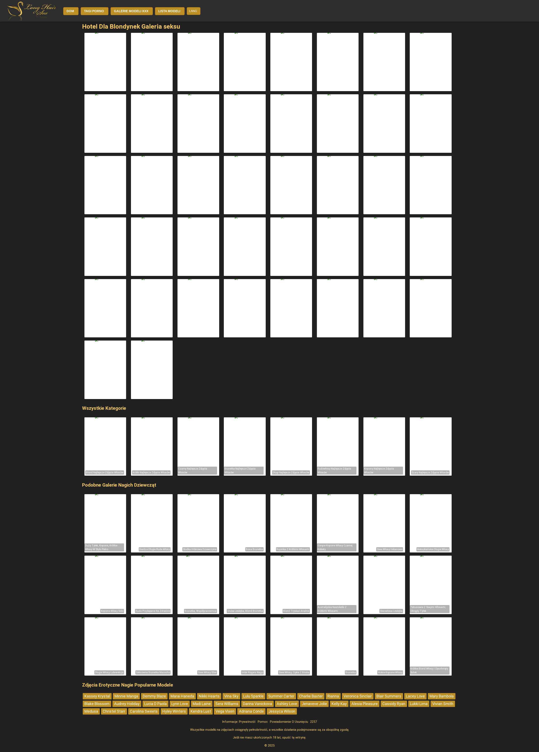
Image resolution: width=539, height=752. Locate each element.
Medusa (91, 711)
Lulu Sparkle (253, 696)
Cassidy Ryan (393, 703)
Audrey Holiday (127, 703)
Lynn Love (179, 703)
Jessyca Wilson (281, 711)
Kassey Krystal (97, 696)
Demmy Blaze (154, 696)
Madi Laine (202, 703)
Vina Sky (231, 696)
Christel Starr (114, 711)
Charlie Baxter (311, 696)
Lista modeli (169, 11)
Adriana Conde (251, 711)
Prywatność (247, 722)
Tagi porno (94, 11)
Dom (70, 11)
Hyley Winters (174, 711)
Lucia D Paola (155, 703)
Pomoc (263, 722)
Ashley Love (287, 703)
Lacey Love (415, 696)
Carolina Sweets (144, 711)
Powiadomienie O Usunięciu (289, 722)
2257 (313, 722)
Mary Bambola (442, 696)
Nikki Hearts (209, 696)
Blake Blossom (96, 703)
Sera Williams (226, 703)
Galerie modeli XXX (131, 11)
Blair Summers (388, 696)
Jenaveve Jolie (314, 703)
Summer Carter (281, 696)
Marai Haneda (182, 696)
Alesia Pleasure (364, 703)
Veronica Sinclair (358, 696)
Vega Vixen (225, 711)
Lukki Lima (419, 703)
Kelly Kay (339, 703)
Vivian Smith (442, 703)
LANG (193, 11)
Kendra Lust (201, 711)
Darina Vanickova (257, 703)
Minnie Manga (126, 696)
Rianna (333, 696)
